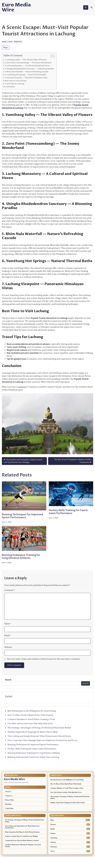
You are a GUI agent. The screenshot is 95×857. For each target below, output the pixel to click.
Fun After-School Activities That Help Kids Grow (30, 723)
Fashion (52, 833)
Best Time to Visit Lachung (15, 81)
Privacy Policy (9, 800)
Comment (9, 590)
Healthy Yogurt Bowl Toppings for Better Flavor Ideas (33, 732)
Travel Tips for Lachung (14, 83)
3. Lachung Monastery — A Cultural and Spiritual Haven (27, 65)
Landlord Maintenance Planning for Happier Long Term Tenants (23, 845)
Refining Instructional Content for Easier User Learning (33, 757)
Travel (52, 851)
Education (53, 847)
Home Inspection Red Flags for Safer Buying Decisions (22, 832)
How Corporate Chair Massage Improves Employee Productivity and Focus (42, 740)
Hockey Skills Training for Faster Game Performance (68, 512)
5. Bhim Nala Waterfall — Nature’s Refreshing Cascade (26, 71)
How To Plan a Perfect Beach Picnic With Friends (30, 715)
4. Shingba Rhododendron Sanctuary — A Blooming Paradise (29, 69)
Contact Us (8, 796)
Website (8, 647)
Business (53, 824)
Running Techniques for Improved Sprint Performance (22, 516)
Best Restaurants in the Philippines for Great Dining (32, 711)
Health (52, 829)
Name (7, 623)
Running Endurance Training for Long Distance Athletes (21, 556)
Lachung (22, 387)
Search (8, 680)
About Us (8, 791)
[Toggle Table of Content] (51, 56)
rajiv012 (18, 42)
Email (7, 635)
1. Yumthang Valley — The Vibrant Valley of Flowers (26, 60)
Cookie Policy (9, 808)
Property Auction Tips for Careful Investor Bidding (21, 836)
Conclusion (10, 86)
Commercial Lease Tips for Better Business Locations (22, 840)
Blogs (5, 47)
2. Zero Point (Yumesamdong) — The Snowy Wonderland (28, 62)
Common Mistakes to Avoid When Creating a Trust (31, 719)
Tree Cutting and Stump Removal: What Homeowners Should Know (39, 736)
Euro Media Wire (16, 7)
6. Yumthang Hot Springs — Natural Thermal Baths (25, 74)
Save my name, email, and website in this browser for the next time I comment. (43, 659)
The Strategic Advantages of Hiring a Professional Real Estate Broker (39, 728)
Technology (54, 838)
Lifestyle (53, 842)
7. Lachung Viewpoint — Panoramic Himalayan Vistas (26, 77)
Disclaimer (8, 804)
